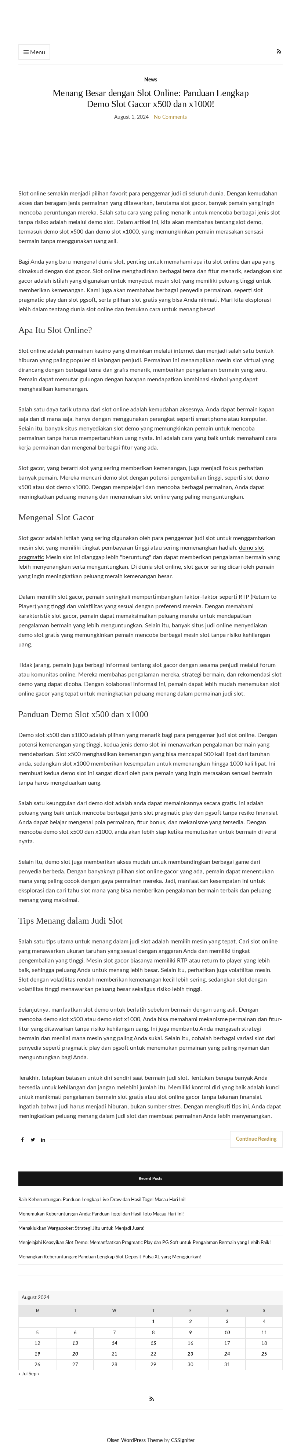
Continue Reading (256, 1139)
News (150, 79)
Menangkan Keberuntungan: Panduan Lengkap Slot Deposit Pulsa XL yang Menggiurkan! (109, 1257)
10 (227, 1333)
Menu (37, 52)
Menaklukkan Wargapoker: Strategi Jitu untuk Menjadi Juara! (81, 1228)
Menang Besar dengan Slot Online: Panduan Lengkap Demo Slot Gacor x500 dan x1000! (150, 98)
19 (37, 1354)
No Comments (170, 117)
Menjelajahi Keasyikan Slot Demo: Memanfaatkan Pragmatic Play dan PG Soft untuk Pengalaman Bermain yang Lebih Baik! (144, 1242)
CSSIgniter (183, 1440)
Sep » (34, 1374)
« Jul (23, 1374)
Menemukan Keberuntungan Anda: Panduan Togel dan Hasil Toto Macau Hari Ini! (101, 1214)
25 (264, 1354)
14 (114, 1343)
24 (227, 1354)
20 (75, 1354)
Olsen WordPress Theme (135, 1440)
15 (153, 1343)
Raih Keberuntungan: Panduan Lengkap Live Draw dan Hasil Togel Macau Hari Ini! (102, 1200)
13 (75, 1343)
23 (190, 1354)
